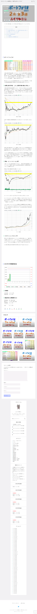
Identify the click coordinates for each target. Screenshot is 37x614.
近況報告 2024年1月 (17, 424)
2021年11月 (15, 537)
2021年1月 (15, 550)
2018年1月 (15, 593)
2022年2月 (15, 533)
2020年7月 (15, 558)
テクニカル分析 (15, 443)
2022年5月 (15, 529)
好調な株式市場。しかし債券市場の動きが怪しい (17, 30)
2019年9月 (15, 571)
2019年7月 (15, 573)
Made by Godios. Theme (18, 611)
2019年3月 (15, 578)
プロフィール (15, 444)
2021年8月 (15, 541)
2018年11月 (15, 584)
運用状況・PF (8, 6)
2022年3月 (15, 532)
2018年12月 (15, 582)
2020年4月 (15, 562)
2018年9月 (15, 585)
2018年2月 (15, 591)
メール (5, 386)
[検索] (24, 418)
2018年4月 (15, 589)
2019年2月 (15, 580)
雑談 (14, 461)
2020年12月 (15, 551)
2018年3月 (15, 590)
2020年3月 (15, 563)
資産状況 (14, 454)
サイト (5, 390)
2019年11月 (15, 568)
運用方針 (14, 456)
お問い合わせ (23, 603)
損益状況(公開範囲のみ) (12, 36)
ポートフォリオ (9, 29)
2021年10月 (15, 538)
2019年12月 (15, 567)
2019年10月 (15, 569)
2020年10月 (15, 554)
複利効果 (14, 452)
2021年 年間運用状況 (10, 34)
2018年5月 (15, 587)
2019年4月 (15, 577)
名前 (5, 382)
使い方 (14, 447)
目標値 (9, 35)
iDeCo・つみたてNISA (17, 440)
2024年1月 (15, 528)
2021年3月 (15, 547)
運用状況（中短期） (16, 458)
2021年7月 (15, 542)
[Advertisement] (18, 46)
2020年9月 (15, 555)
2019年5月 (15, 576)
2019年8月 (15, 572)
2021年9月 (15, 540)
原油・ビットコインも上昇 (13, 31)
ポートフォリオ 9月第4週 (17, 473)
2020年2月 (15, 564)
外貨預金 (14, 448)
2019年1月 (15, 581)
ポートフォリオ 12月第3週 (17, 478)
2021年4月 (15, 546)
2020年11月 (15, 553)
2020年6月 (15, 559)
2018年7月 (15, 586)
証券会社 (14, 453)
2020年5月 (15, 560)
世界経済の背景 (15, 445)
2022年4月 (15, 531)
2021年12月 (15, 536)
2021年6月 (15, 544)
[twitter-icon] (18, 606)
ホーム (4, 6)
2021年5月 (15, 545)
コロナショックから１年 (12, 32)
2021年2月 (15, 549)
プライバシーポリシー (15, 603)
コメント (6, 370)
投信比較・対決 (15, 449)
